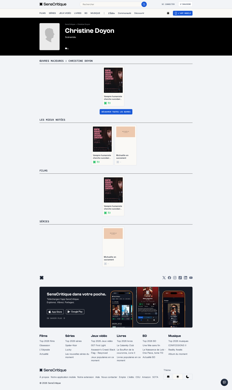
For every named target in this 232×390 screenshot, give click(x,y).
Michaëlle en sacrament (122, 156)
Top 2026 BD (149, 341)
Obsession (44, 345)
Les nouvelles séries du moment (77, 356)
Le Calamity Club (125, 345)
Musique (174, 336)
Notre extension (85, 377)
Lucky (68, 349)
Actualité (43, 354)
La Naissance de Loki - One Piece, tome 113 (154, 351)
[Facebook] (169, 278)
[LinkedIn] (185, 278)
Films (43, 336)
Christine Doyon (83, 24)
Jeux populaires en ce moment (102, 359)
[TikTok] (180, 278)
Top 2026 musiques (178, 341)
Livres (121, 336)
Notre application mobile (63, 377)
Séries (70, 336)
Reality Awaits (175, 349)
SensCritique (70, 24)
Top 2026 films (47, 341)
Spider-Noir (71, 345)
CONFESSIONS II (177, 345)
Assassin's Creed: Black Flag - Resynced (103, 351)
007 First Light (98, 345)
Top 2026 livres (125, 341)
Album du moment (177, 354)
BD (145, 336)
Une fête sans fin (151, 345)
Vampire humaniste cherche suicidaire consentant (113, 97)
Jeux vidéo (99, 336)
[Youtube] (191, 278)
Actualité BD (149, 357)
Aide (97, 377)
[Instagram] (174, 278)
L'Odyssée (44, 349)
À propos (44, 377)
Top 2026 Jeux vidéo (102, 341)
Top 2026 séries (73, 341)
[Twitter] (164, 278)
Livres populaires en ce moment (129, 359)
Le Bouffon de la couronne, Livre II (126, 351)
